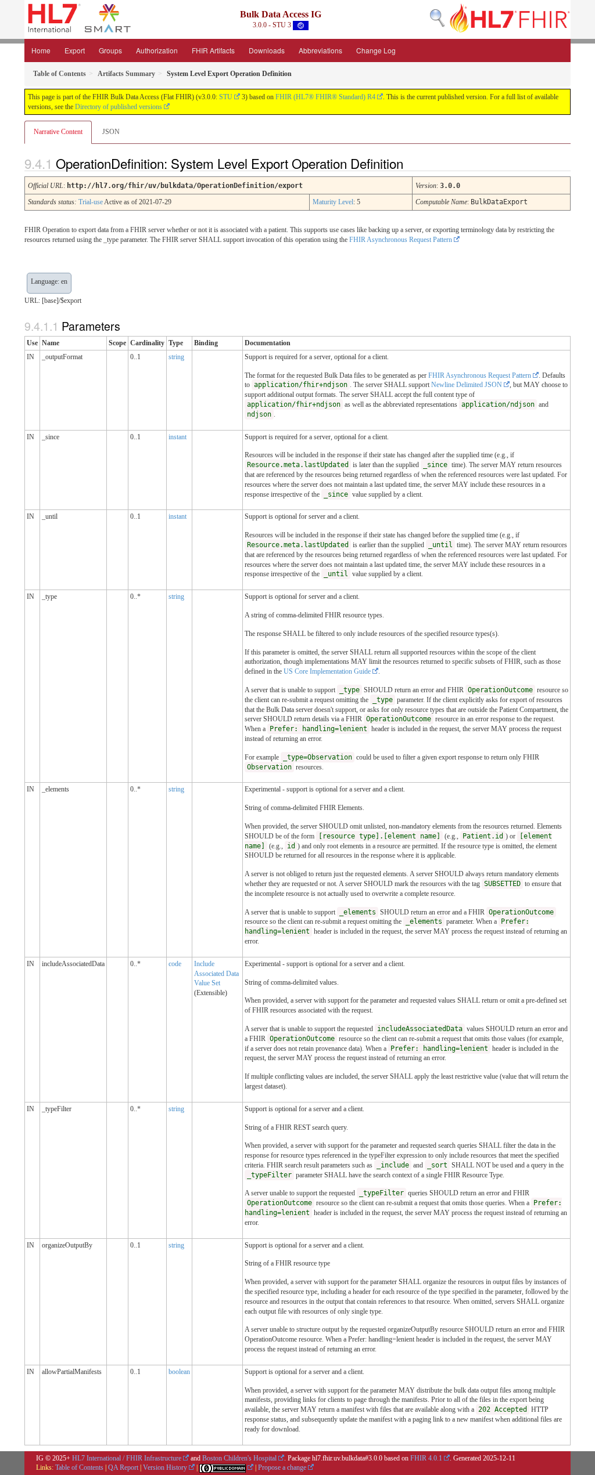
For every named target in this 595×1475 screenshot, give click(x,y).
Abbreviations (320, 50)
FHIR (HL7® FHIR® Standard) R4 (325, 97)
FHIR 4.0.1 (426, 1458)
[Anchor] (413, 163)
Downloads (267, 50)
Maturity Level (333, 202)
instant (178, 437)
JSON (111, 132)
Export (74, 50)
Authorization (157, 50)
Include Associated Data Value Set (216, 974)
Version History (165, 1467)
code (175, 964)
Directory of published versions (118, 107)
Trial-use (90, 202)
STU (225, 97)
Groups (110, 50)
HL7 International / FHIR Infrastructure (126, 1458)
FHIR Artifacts (213, 50)
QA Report (123, 1467)
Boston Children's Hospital (239, 1458)
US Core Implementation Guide (327, 671)
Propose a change (282, 1467)
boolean (179, 1372)
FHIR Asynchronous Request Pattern (400, 240)
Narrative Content (58, 132)
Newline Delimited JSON (466, 385)
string (176, 357)
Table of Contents (79, 1467)
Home (41, 50)
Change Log (376, 50)
